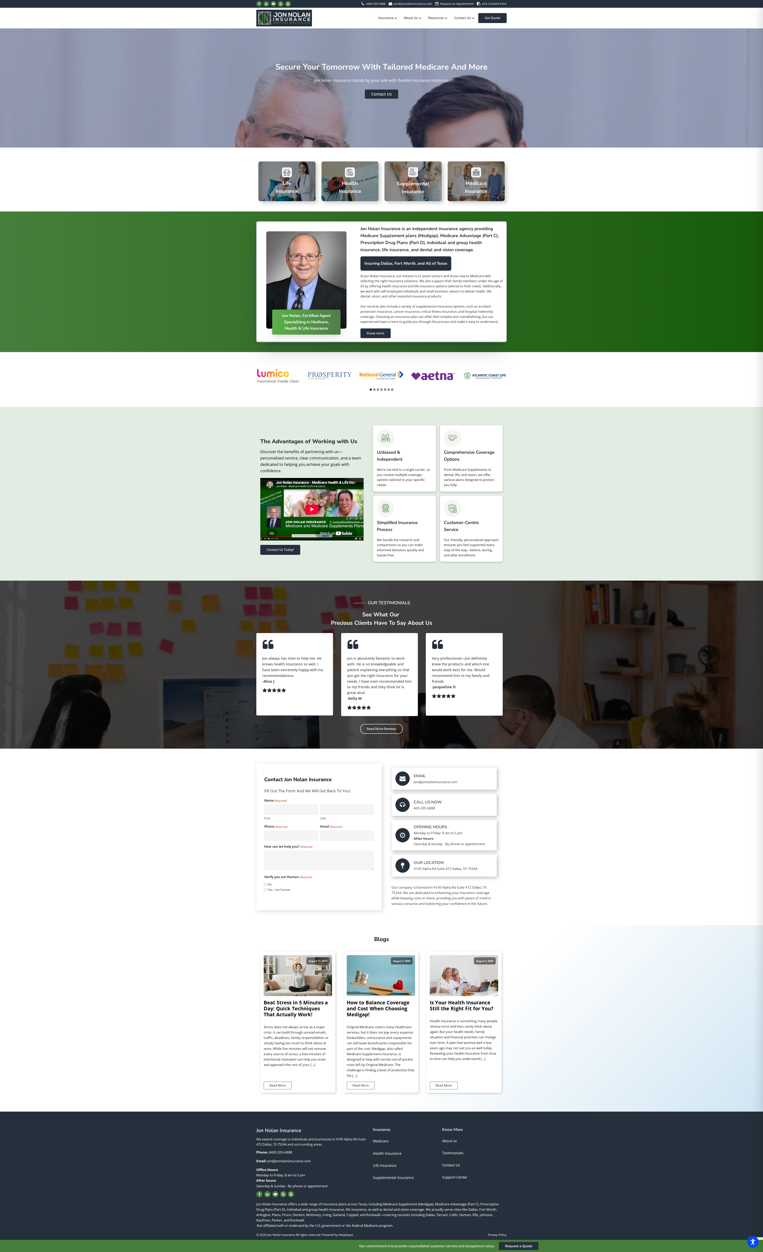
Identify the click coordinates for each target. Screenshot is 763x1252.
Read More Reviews (381, 729)
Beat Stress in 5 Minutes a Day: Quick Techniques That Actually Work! (296, 1008)
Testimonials (453, 1153)
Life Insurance (384, 1165)
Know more (375, 333)
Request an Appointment (457, 4)
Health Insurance (387, 1153)
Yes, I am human (279, 890)
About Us (411, 18)
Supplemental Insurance (393, 1177)
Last (323, 818)
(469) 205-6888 (375, 4)
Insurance (386, 18)
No (270, 884)
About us (449, 1140)
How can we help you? (288, 846)
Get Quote (492, 18)
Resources (436, 18)
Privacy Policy (497, 1235)
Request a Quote (518, 1246)
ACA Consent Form (494, 4)
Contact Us (462, 18)
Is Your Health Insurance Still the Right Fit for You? (461, 1005)
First (267, 818)
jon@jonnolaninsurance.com (413, 4)
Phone (275, 826)
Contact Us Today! (280, 549)
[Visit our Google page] (288, 4)
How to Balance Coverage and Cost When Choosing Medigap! (378, 1008)
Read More (277, 1085)
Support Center (454, 1177)
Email (331, 826)
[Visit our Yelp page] (281, 4)
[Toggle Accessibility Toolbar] (753, 1242)
